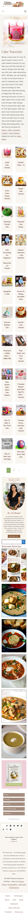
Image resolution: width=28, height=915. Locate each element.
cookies (5, 133)
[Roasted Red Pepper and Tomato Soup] (14, 635)
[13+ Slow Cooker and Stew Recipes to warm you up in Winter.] (14, 565)
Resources (19, 912)
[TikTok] (3, 829)
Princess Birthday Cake (7, 324)
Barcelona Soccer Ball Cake (21, 454)
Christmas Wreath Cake (7, 224)
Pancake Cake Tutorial (21, 324)
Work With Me (14, 908)
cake (9, 130)
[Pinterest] (14, 825)
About (7, 900)
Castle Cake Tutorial (7, 165)
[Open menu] (3, 11)
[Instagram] (10, 825)
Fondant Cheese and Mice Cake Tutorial (21, 426)
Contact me (14, 841)
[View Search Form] (25, 11)
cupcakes (16, 130)
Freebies (8, 912)
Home (7, 896)
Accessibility (12, 885)
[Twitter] (7, 825)
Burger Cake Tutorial (21, 191)
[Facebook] (3, 825)
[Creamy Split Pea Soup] (14, 741)
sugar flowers (14, 133)
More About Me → (14, 536)
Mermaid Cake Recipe (21, 224)
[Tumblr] (7, 829)
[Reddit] (21, 825)
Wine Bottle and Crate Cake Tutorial (21, 356)
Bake (21, 900)
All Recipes (18, 896)
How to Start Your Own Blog (7, 456)
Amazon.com (13, 871)
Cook (14, 900)
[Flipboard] (14, 829)
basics (4, 130)
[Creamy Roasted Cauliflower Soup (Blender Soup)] (14, 600)
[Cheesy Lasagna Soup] (14, 671)
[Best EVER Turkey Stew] (14, 706)
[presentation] (7, 152)
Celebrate (14, 904)
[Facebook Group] (10, 829)
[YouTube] (17, 825)
